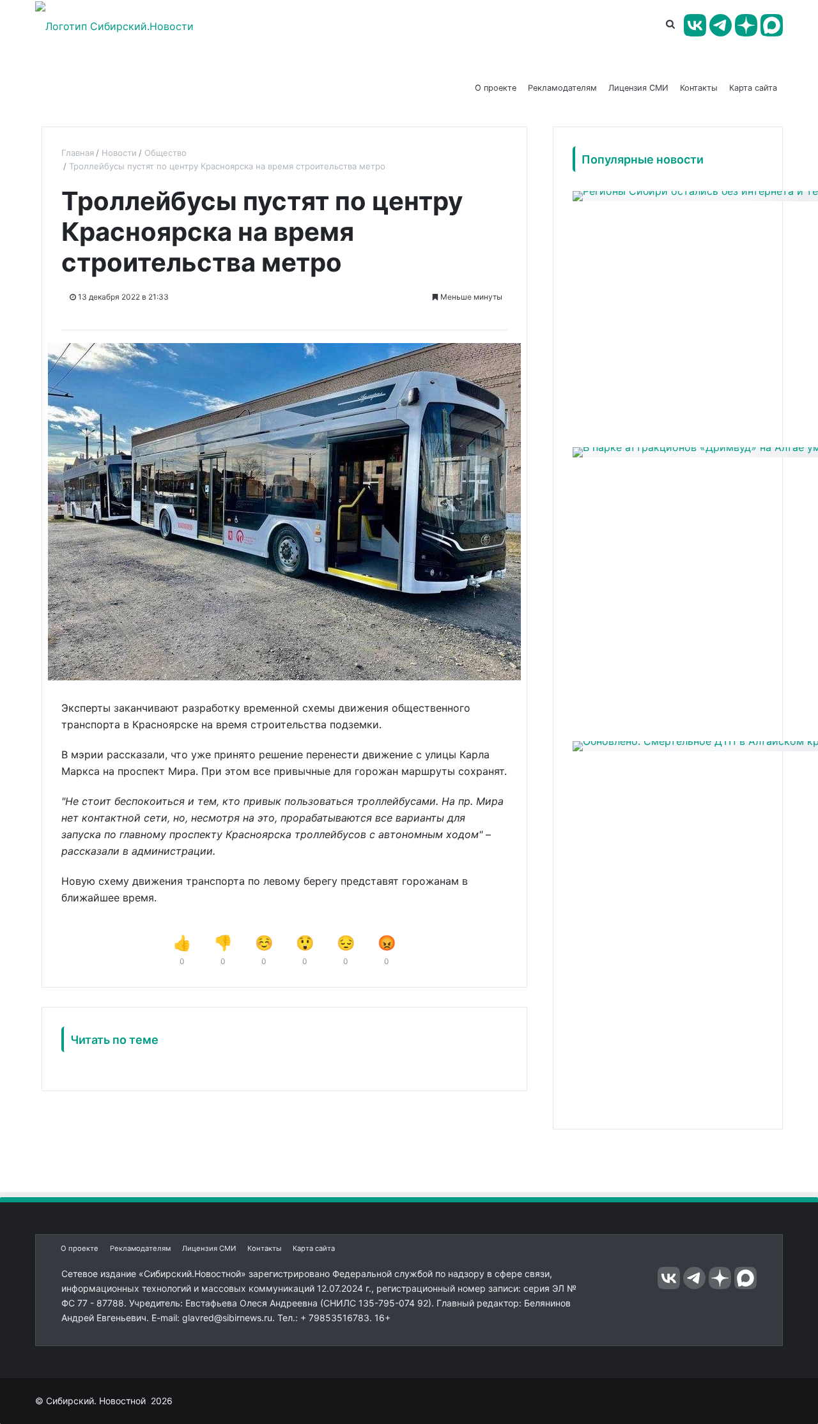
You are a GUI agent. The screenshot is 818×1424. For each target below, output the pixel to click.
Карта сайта (753, 88)
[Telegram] (720, 25)
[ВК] (695, 25)
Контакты (699, 88)
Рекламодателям (562, 88)
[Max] (771, 25)
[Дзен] (746, 25)
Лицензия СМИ (638, 88)
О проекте (495, 88)
